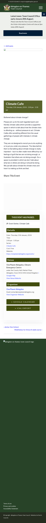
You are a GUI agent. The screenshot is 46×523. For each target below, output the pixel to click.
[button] (40, 7)
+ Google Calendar (23, 302)
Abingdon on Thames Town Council (20, 515)
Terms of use (7, 503)
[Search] (35, 7)
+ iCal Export (23, 308)
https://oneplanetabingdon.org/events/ (20, 254)
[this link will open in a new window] (6, 180)
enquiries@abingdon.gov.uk (29, 1)
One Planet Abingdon (15, 289)
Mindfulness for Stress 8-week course (28, 330)
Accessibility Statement (10, 509)
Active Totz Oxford (11, 327)
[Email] (16, 180)
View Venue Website (13, 278)
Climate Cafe (11, 246)
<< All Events (8, 46)
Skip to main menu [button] (23, 376)
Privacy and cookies (9, 506)
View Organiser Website (15, 295)
